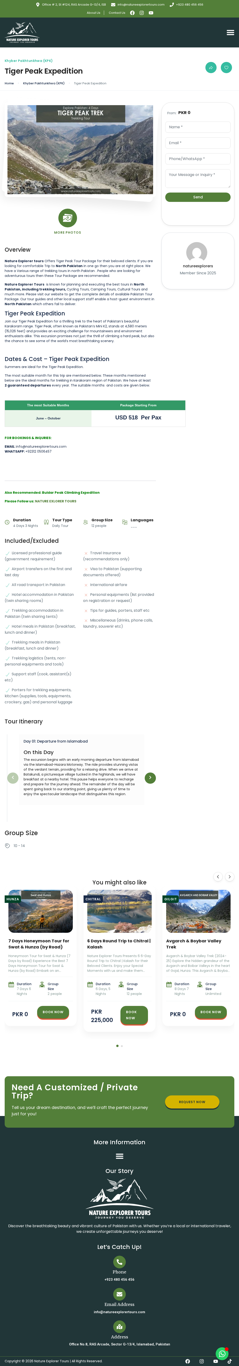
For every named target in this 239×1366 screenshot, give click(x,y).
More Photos (67, 232)
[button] (231, 32)
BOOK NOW (53, 1012)
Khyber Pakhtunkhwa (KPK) (44, 83)
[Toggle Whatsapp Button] (222, 1353)
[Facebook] (132, 13)
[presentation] (12, 778)
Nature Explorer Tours (51, 1361)
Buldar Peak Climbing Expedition (71, 492)
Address (119, 1337)
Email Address (119, 1304)
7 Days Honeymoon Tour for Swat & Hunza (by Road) (38, 944)
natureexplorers (198, 266)
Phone (119, 1272)
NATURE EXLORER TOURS (55, 501)
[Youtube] (151, 13)
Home (9, 83)
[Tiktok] (229, 1361)
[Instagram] (141, 13)
